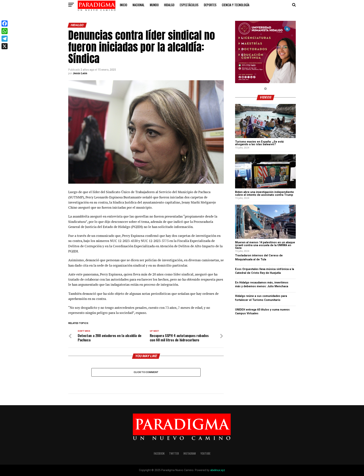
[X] (4, 46)
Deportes (210, 5)
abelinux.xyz (217, 470)
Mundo (154, 5)
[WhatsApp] (4, 31)
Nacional (138, 5)
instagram (189, 453)
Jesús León (80, 73)
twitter (174, 453)
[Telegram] (4, 38)
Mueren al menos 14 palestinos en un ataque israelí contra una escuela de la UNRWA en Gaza (265, 245)
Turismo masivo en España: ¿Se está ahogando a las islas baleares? (259, 143)
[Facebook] (4, 23)
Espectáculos (189, 5)
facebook (159, 453)
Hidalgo (169, 5)
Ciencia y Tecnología (235, 5)
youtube (205, 453)
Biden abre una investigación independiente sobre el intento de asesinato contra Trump (264, 193)
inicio (123, 5)
